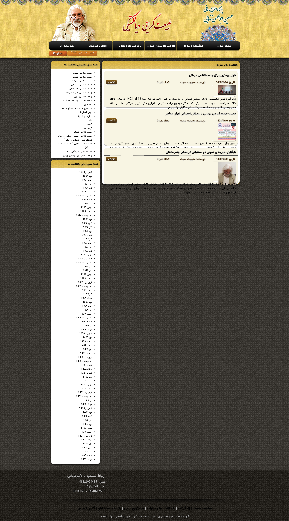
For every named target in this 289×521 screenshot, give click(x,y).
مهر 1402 (87, 377)
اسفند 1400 (86, 341)
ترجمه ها (88, 128)
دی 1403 (87, 424)
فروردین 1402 (85, 357)
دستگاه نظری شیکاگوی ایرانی (78, 152)
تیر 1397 (87, 239)
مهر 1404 (87, 444)
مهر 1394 (87, 176)
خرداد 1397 (86, 235)
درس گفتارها (86, 112)
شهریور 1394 (85, 172)
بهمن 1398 (86, 274)
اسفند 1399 (86, 314)
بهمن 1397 (86, 255)
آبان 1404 (87, 448)
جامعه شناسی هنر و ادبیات (79, 92)
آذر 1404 (87, 451)
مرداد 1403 (86, 404)
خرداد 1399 (86, 290)
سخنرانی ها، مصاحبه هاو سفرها (77, 108)
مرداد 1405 (86, 459)
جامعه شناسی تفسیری (81, 77)
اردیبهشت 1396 (84, 215)
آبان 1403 (87, 416)
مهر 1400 (87, 337)
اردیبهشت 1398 (84, 263)
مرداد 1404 (86, 440)
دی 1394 (87, 188)
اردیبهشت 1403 (84, 396)
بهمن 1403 (86, 428)
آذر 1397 (87, 247)
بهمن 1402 (86, 385)
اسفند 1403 (86, 432)
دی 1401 (87, 349)
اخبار (90, 120)
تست (89, 124)
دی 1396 (87, 231)
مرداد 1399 (86, 298)
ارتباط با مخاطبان (98, 45)
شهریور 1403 (85, 408)
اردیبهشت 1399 (84, 286)
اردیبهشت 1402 (84, 361)
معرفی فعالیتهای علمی (161, 45)
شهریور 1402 (85, 373)
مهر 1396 (87, 219)
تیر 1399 (87, 294)
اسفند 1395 (86, 211)
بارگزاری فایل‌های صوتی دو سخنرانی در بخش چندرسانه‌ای (201, 152)
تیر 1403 (87, 400)
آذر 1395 (87, 203)
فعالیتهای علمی (133, 508)
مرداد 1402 (86, 369)
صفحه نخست (202, 508)
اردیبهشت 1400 (84, 318)
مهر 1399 (87, 302)
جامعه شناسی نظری (82, 73)
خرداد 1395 (86, 200)
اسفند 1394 (86, 192)
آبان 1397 (87, 243)
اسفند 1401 (86, 353)
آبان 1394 (87, 180)
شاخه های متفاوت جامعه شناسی (76, 100)
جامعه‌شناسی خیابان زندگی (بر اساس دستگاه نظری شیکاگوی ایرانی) (74, 138)
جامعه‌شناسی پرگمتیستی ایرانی (77, 155)
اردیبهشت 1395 (84, 196)
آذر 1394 (87, 184)
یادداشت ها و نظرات (160, 508)
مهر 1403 (87, 412)
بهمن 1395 (86, 207)
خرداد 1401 (86, 345)
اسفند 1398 (86, 278)
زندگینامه (183, 508)
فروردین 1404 (85, 436)
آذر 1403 (87, 420)
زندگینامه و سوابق (193, 45)
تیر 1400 (87, 326)
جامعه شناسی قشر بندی (80, 89)
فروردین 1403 (85, 392)
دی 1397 (87, 251)
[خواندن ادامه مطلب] (111, 84)
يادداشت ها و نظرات (129, 45)
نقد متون (87, 104)
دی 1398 (87, 270)
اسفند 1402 (86, 389)
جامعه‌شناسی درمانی (82, 132)
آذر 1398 (87, 266)
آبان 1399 (87, 306)
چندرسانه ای (67, 45)
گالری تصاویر (86, 508)
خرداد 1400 (86, 322)
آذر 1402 (87, 381)
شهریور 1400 (85, 333)
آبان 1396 (87, 223)
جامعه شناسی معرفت (82, 81)
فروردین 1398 (85, 259)
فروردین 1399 (85, 282)
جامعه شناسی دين (83, 96)
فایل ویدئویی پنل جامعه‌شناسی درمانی (212, 75)
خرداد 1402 (86, 365)
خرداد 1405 (86, 455)
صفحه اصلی (224, 45)
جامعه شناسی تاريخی (81, 85)
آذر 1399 (87, 310)
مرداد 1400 (86, 329)
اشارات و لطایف (84, 116)
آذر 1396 (87, 227)
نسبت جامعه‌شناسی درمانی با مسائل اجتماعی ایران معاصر (201, 113)
